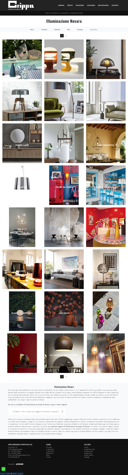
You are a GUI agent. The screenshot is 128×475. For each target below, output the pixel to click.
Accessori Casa (54, 13)
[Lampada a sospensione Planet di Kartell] (64, 269)
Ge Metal (22, 187)
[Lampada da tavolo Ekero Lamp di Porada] (22, 143)
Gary (64, 103)
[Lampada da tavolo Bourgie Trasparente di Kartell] (106, 185)
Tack (105, 61)
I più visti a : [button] (94, 30)
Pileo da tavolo (22, 103)
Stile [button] (68, 30)
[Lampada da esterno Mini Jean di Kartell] (64, 311)
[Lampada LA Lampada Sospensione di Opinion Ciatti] (64, 353)
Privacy (3, 474)
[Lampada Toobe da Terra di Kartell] (64, 185)
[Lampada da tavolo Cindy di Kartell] (22, 269)
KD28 (64, 61)
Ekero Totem (106, 103)
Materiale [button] (57, 30)
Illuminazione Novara (76, 13)
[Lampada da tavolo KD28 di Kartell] (64, 59)
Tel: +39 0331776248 (14, 453)
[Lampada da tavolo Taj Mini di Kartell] (106, 227)
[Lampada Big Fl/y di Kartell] (22, 227)
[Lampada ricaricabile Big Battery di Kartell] (106, 311)
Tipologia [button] (80, 30)
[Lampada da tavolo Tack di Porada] (106, 59)
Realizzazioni (103, 5)
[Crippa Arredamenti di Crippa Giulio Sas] (21, 5)
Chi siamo (49, 447)
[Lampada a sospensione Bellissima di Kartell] (64, 227)
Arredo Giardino (88, 455)
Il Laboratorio (50, 449)
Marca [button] (32, 30)
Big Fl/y (22, 229)
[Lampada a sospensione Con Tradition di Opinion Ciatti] (106, 143)
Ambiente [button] (44, 30)
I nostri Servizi (50, 451)
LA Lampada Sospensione (64, 355)
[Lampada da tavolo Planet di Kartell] (106, 269)
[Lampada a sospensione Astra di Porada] (64, 143)
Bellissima (64, 229)
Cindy (22, 271)
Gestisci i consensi (17, 474)
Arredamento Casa (89, 449)
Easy (105, 355)
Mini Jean (64, 313)
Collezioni (80, 5)
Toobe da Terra (64, 187)
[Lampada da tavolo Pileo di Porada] (22, 101)
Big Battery (105, 313)
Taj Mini (106, 229)
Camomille (22, 61)
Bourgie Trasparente (106, 187)
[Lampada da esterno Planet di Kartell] (22, 311)
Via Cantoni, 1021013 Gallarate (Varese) (15, 448)
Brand (47, 455)
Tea (22, 355)
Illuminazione (64, 13)
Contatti (115, 5)
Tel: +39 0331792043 (14, 451)
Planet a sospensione (64, 271)
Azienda (61, 5)
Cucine (86, 447)
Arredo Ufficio (88, 453)
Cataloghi (91, 5)
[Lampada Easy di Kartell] (106, 353)
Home (47, 13)
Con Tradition (106, 145)
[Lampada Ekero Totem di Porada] (106, 101)
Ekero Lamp (22, 145)
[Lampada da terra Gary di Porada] (64, 101)
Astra (64, 145)
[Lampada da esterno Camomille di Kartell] (22, 59)
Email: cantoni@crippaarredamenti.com (19, 455)
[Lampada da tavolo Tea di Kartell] (22, 353)
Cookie (8, 474)
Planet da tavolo (106, 271)
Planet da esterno (22, 313)
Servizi (70, 5)
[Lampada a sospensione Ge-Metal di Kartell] (22, 185)
